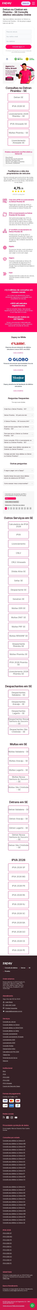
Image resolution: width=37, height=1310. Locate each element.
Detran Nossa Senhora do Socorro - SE (18, 837)
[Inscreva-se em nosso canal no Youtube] (16, 1117)
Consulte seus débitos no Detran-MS (14, 1214)
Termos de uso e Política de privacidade (21, 51)
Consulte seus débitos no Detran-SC (14, 1149)
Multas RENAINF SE (18, 636)
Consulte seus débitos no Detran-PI (14, 1173)
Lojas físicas (9, 1002)
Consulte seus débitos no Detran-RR (14, 1176)
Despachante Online (9, 1049)
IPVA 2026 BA (18, 922)
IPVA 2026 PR (18, 886)
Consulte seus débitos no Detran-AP (14, 1158)
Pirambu (7, 971)
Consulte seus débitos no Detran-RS (14, 1193)
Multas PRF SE (18, 626)
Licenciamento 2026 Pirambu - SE (18, 115)
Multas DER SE (18, 608)
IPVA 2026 (6, 1080)
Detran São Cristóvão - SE (18, 846)
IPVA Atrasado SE (18, 124)
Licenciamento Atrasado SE (18, 141)
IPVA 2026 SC (18, 913)
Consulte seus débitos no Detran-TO (14, 1179)
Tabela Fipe (6, 1055)
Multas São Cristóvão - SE (18, 788)
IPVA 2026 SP (18, 867)
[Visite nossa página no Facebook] (7, 1117)
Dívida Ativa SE (18, 571)
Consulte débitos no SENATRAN (13, 1028)
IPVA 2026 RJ (18, 904)
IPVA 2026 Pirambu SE (18, 663)
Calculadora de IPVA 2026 (18, 525)
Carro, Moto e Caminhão (12, 502)
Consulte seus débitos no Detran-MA (14, 1211)
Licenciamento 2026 (9, 1043)
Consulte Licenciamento (10, 1034)
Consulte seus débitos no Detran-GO (14, 1164)
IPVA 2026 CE (18, 941)
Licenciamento (18, 544)
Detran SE (18, 97)
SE (29, 968)
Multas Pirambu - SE (18, 133)
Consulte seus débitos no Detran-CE (14, 1156)
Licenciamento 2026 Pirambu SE (18, 672)
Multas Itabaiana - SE (18, 751)
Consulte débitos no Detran (11, 1025)
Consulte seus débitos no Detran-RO (14, 1220)
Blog (4, 1071)
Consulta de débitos (11, 968)
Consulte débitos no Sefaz (11, 1031)
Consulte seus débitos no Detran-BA (14, 1199)
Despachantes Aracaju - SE (18, 703)
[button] (18, 409)
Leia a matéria (18, 353)
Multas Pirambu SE (18, 654)
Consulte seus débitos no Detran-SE (14, 1223)
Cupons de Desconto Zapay (11, 1086)
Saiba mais (6, 1278)
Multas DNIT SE (18, 617)
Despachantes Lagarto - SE (18, 712)
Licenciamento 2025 (9, 1040)
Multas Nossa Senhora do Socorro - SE (18, 779)
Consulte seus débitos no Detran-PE (14, 1153)
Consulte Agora (17, 47)
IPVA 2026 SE (18, 106)
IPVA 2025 (6, 1077)
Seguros (5, 1061)
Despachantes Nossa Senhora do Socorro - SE (18, 721)
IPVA (18, 534)
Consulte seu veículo (9, 1022)
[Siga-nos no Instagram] (11, 1117)
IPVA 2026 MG (18, 876)
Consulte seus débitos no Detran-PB (14, 1217)
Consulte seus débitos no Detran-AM (14, 1205)
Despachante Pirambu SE (18, 645)
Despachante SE (18, 590)
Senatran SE (18, 599)
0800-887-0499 (10, 1005)
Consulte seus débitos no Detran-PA (14, 1171)
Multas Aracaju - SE (18, 761)
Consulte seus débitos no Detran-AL (14, 1208)
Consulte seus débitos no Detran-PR (14, 1146)
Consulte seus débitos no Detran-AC (14, 1161)
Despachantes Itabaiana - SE (18, 693)
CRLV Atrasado (18, 562)
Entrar (25, 3)
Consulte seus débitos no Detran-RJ (14, 1187)
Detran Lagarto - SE (18, 828)
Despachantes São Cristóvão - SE (18, 730)
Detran (23, 968)
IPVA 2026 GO (18, 932)
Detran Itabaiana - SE (18, 809)
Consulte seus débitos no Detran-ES (14, 1202)
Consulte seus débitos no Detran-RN (14, 1196)
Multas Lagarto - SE (18, 770)
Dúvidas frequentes (11, 1008)
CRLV (18, 553)
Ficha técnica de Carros (10, 1058)
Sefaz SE (18, 580)
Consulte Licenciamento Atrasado (13, 1037)
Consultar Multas (8, 1046)
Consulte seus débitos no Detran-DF (14, 1141)
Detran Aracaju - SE (18, 818)
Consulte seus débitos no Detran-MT (14, 1168)
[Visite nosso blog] (4, 1117)
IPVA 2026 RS (18, 895)
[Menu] (33, 3)
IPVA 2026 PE (18, 950)
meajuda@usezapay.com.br (13, 1011)
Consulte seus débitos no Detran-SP (14, 1190)
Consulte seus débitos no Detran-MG (14, 1143)
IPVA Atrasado (7, 1083)
